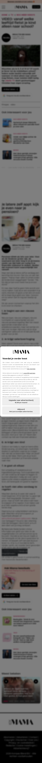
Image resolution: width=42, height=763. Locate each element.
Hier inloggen (31, 369)
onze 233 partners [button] (29, 373)
